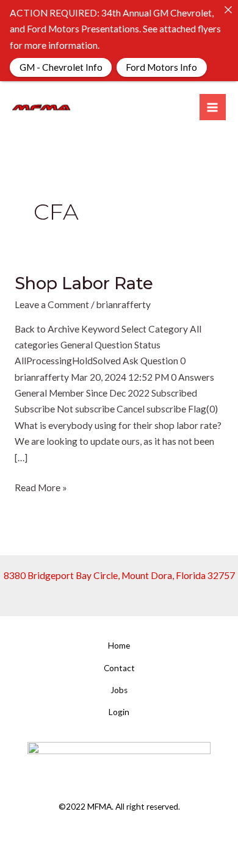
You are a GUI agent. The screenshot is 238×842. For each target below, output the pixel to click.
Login (119, 712)
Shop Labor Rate (84, 283)
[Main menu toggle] (213, 107)
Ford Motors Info (161, 66)
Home (119, 645)
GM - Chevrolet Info (60, 66)
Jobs (119, 690)
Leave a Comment (52, 304)
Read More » (41, 486)
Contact (119, 668)
